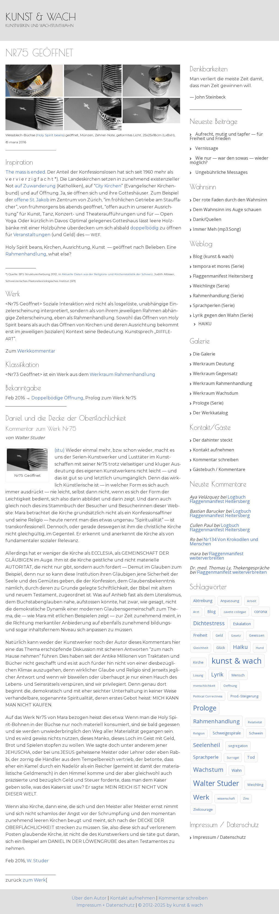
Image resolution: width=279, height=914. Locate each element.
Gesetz (236, 635)
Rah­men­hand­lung (25, 254)
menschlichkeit (204, 686)
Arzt (196, 612)
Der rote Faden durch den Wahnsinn (230, 200)
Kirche (198, 662)
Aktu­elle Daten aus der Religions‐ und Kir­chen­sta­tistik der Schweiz (107, 274)
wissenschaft (226, 798)
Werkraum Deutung (213, 364)
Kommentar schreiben (215, 460)
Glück (220, 647)
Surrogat (233, 758)
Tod (251, 757)
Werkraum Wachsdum (215, 393)
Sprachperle (206, 757)
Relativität (255, 722)
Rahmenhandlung (216, 721)
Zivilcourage (203, 809)
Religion (199, 733)
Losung (198, 675)
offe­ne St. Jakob (31, 199)
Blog (211, 611)
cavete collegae (235, 612)
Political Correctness (207, 696)
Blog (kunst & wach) (213, 256)
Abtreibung (202, 600)
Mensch (238, 675)
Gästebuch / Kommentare (219, 469)
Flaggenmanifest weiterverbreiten (216, 556)
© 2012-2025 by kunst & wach (170, 905)
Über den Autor (90, 898)
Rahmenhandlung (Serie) (218, 296)
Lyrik (217, 674)
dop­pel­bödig (144, 227)
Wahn (237, 770)
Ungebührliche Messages (221, 172)
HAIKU (205, 324)
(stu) (59, 450)
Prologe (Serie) (208, 403)
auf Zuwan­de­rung (35, 186)
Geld (219, 635)
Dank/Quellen (207, 219)
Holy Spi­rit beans (50, 135)
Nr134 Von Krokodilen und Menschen (224, 541)
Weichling (255, 784)
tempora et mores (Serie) (218, 266)
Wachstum (208, 769)
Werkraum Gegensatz (215, 373)
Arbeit (251, 601)
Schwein (256, 733)
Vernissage (206, 148)
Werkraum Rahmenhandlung (222, 383)
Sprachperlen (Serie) (214, 305)
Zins (246, 798)
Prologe (204, 707)
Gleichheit (200, 648)
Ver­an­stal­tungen (31, 234)
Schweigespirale (227, 733)
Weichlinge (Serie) (211, 286)
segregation (238, 745)
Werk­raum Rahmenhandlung (122, 374)
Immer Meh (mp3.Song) (217, 229)
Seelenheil (206, 745)
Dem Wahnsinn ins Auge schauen (227, 209)
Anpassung (229, 600)
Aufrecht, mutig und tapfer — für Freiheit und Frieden (226, 136)
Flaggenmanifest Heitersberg (223, 276)
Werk (201, 796)
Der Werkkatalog (210, 413)
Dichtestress (209, 623)
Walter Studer (216, 783)
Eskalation (242, 623)
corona (260, 611)
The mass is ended (25, 172)
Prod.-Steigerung (244, 696)
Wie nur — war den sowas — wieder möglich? (229, 160)
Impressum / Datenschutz (219, 837)
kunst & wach (40, 16)
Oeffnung (230, 686)
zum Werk (34, 880)
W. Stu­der (38, 860)
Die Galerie (204, 354)
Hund (260, 648)
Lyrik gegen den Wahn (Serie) (223, 315)
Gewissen (256, 635)
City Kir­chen (108, 186)
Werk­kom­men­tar (36, 351)
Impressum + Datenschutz (106, 905)
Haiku (240, 647)
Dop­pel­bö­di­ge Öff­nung (57, 397)
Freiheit (200, 635)
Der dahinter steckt (212, 440)
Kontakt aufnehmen (213, 450)
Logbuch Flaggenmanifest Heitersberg (220, 499)
